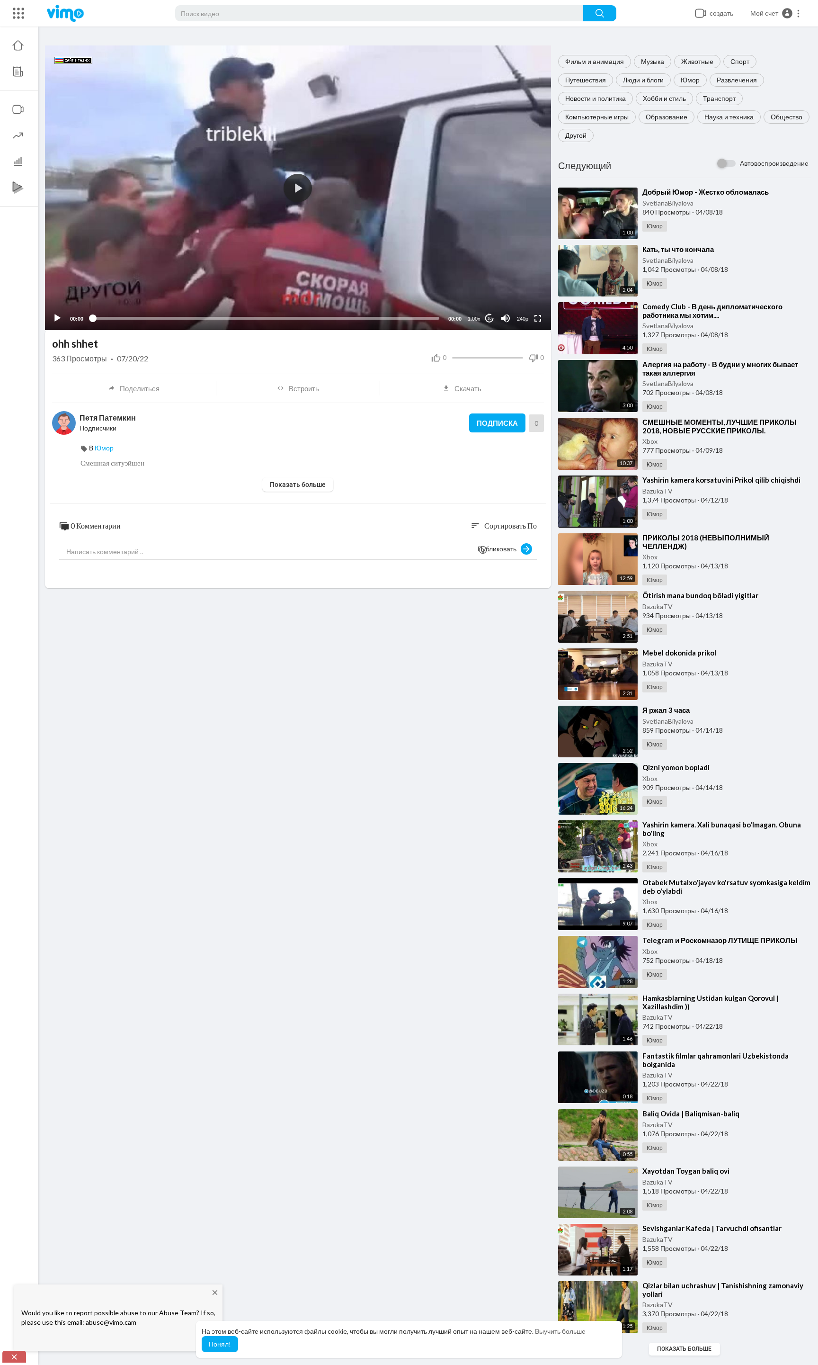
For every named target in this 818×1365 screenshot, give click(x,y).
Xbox (650, 441)
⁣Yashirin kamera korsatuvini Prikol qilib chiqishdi (721, 480)
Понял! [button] (220, 1344)
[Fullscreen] (537, 318)
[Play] (57, 318)
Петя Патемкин (108, 417)
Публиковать (499, 549)
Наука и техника (729, 117)
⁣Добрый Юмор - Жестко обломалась (705, 192)
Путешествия (585, 80)
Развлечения (737, 80)
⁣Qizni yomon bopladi (676, 767)
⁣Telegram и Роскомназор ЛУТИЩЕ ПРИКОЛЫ (720, 940)
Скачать (467, 388)
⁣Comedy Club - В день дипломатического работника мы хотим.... (712, 310)
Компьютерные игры (597, 117)
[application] (298, 187)
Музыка (652, 61)
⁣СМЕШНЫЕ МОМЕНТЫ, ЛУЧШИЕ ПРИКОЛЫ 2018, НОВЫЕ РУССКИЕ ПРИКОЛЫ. (719, 426)
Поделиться (140, 388)
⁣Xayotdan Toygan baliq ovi (685, 1171)
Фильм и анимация (594, 61)
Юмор (690, 80)
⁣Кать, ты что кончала (678, 249)
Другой (576, 135)
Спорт (739, 61)
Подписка (497, 423)
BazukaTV (657, 491)
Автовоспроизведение (774, 163)
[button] (775, 13)
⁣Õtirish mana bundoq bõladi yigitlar (700, 595)
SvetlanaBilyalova (668, 203)
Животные (697, 61)
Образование (666, 117)
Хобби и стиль (664, 98)
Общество (786, 117)
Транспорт (719, 98)
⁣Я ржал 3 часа (666, 710)
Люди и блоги (643, 80)
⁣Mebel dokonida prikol (679, 652)
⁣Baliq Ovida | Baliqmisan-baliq (690, 1113)
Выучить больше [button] (560, 1331)
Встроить (304, 388)
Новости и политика (595, 98)
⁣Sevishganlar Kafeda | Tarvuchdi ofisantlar (712, 1228)
